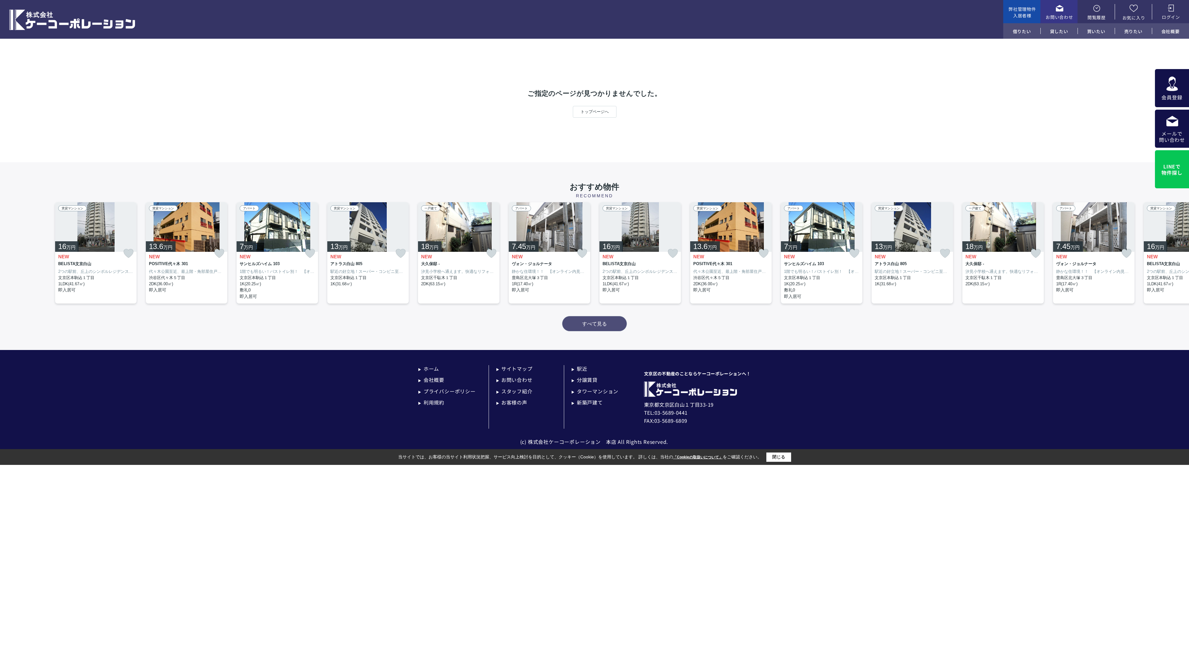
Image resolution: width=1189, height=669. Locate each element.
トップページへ (595, 111)
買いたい (1096, 31)
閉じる (778, 456)
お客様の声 (511, 402)
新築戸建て (587, 402)
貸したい (1059, 31)
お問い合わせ (1059, 17)
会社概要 (1170, 31)
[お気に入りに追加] (128, 253)
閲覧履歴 (1096, 17)
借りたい (1022, 31)
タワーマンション (594, 391)
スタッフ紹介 (514, 391)
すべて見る (594, 323)
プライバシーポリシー (447, 391)
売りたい (1133, 31)
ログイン (1171, 17)
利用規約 (431, 402)
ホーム (428, 368)
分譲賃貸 (584, 379)
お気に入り (1133, 18)
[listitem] (458, 253)
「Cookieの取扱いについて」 (698, 457)
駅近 (579, 368)
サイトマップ (514, 368)
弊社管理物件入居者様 (1022, 12)
